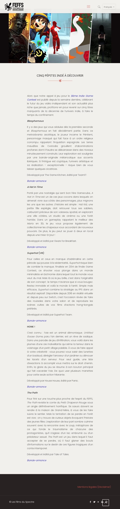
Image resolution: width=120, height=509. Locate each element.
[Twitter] (94, 501)
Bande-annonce (36, 181)
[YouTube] (98, 501)
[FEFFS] (14, 6)
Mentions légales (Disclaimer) (94, 487)
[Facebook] (90, 501)
